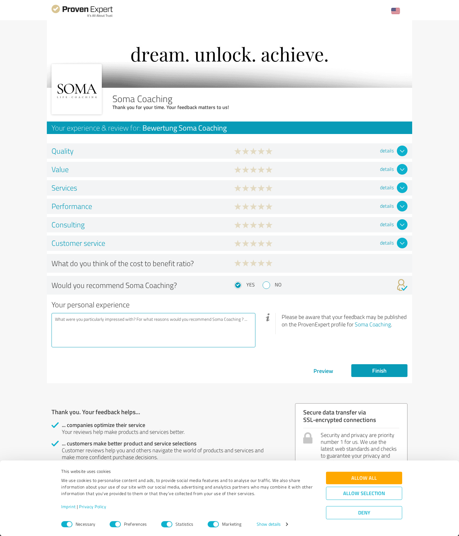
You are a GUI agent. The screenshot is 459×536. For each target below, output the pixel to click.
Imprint (68, 507)
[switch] (115, 524)
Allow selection (364, 493)
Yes (250, 284)
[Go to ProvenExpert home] (82, 16)
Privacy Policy (92, 507)
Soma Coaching (373, 324)
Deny (364, 512)
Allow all (364, 478)
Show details (269, 524)
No (278, 284)
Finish (379, 370)
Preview (323, 370)
